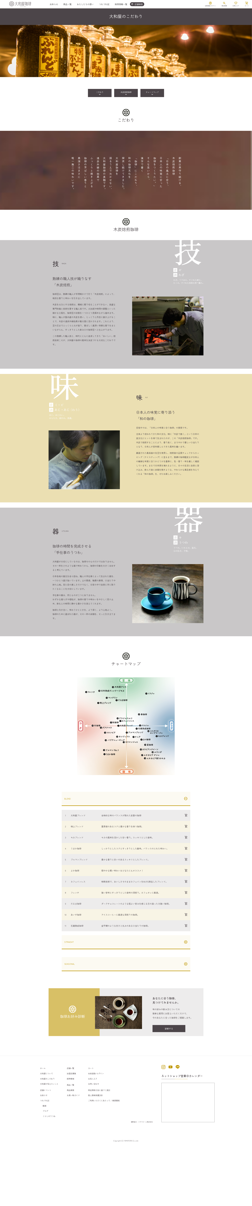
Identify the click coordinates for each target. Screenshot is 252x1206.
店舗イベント (45, 1090)
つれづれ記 (104, 4)
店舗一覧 (70, 1068)
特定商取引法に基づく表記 (99, 1090)
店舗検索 (137, 4)
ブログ (45, 1110)
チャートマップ (152, 93)
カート (91, 1068)
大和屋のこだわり (47, 1078)
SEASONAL (69, 963)
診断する (169, 1028)
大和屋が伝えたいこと (49, 1083)
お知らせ (54, 4)
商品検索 (70, 1090)
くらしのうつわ (49, 1116)
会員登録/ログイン (96, 1073)
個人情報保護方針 (95, 1095)
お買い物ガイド (73, 1095)
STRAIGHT (69, 941)
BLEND (67, 798)
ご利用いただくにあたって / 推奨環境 (104, 1100)
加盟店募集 (71, 1073)
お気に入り (92, 1078)
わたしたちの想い (85, 4)
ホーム (43, 1068)
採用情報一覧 (121, 4)
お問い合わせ (93, 1083)
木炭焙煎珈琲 (126, 93)
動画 (44, 1105)
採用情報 (70, 1078)
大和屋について (46, 1073)
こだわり (99, 93)
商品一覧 (67, 4)
